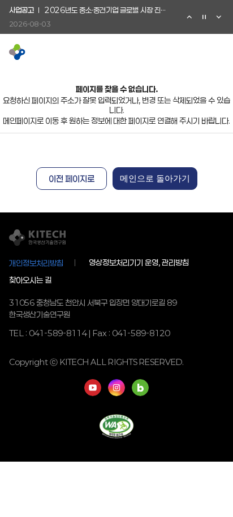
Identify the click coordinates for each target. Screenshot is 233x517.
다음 (219, 17)
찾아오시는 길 (30, 280)
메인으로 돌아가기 (155, 178)
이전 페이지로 (71, 178)
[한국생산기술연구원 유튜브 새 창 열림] (164, 52)
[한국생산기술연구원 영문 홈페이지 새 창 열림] (182, 52)
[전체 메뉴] (218, 52)
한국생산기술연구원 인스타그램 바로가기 (116, 387)
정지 (204, 17)
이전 (189, 17)
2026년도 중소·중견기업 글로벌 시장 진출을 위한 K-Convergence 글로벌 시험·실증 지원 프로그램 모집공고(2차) (108, 10)
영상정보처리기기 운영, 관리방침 (139, 262)
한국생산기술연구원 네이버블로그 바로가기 (140, 387)
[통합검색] (200, 52)
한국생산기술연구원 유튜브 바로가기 (92, 387)
